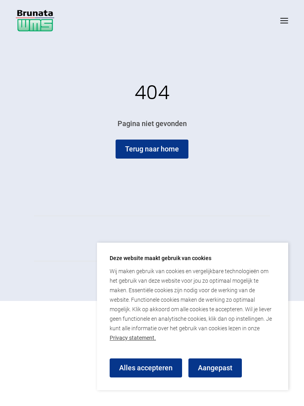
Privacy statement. (133, 338)
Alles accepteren (146, 368)
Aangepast (215, 368)
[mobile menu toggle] (276, 20)
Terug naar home (152, 149)
